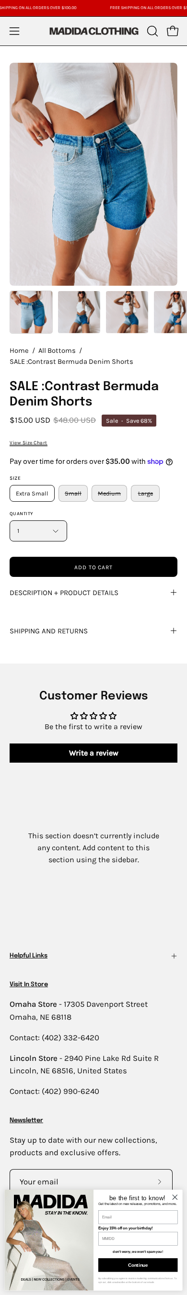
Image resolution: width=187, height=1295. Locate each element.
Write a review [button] (93, 752)
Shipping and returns (49, 631)
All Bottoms (57, 351)
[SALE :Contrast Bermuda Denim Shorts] (31, 312)
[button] (151, 31)
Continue (138, 1264)
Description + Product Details (64, 592)
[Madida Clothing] (93, 30)
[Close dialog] (175, 1197)
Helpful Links (28, 956)
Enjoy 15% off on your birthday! (125, 1228)
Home (19, 351)
